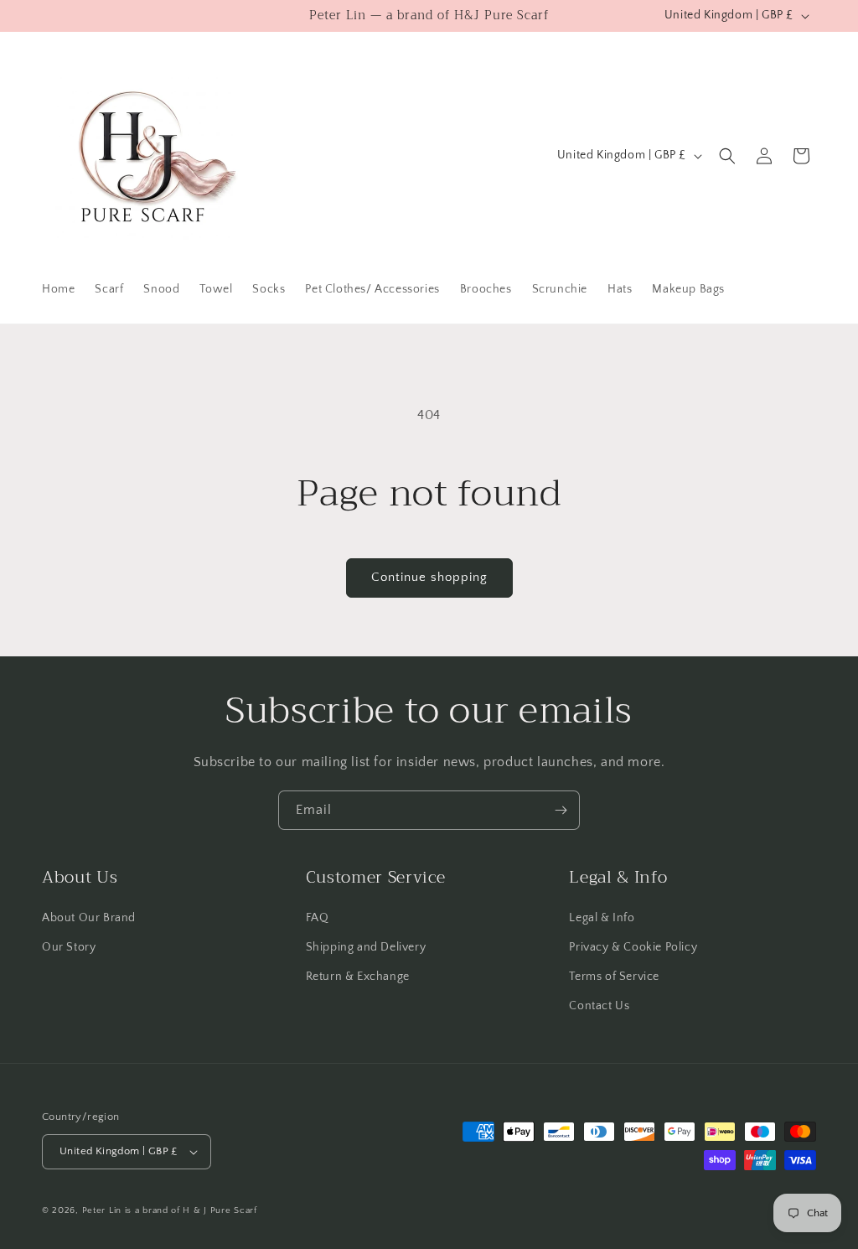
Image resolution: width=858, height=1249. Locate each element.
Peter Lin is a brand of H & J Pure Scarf (169, 1210)
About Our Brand (89, 918)
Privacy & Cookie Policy (633, 947)
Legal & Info (601, 918)
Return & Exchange (358, 976)
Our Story (69, 947)
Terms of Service (614, 976)
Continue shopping (429, 577)
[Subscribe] (560, 810)
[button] (727, 155)
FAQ (317, 918)
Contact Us (599, 1006)
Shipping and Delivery (366, 947)
